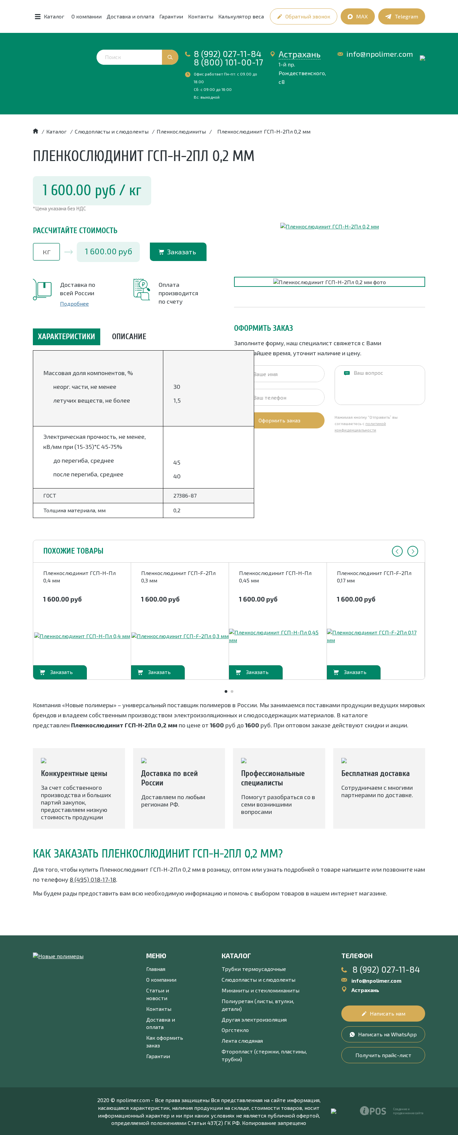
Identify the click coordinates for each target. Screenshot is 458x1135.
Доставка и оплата (130, 16)
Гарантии (171, 16)
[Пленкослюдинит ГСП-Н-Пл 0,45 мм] (278, 636)
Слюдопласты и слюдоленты (258, 979)
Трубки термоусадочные (254, 969)
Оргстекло (235, 1030)
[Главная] (35, 131)
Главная (155, 969)
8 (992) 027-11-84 (228, 54)
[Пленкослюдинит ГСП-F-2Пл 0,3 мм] (180, 636)
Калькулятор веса (241, 16)
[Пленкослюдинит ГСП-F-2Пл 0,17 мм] (375, 636)
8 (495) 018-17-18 (93, 879)
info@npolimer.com (379, 53)
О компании (86, 16)
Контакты (200, 16)
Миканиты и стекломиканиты (260, 990)
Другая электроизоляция (254, 1019)
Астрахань (300, 54)
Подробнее (74, 303)
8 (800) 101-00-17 (228, 62)
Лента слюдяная (242, 1040)
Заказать (181, 252)
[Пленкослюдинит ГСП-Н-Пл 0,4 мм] (82, 636)
